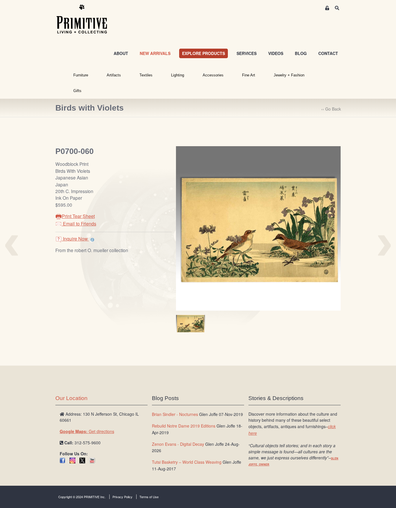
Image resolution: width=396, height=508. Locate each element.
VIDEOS (275, 53)
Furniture (80, 75)
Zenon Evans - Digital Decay (178, 444)
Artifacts (114, 75)
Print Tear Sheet (78, 216)
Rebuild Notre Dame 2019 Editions (183, 426)
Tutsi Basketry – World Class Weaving (186, 462)
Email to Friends (79, 223)
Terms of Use (149, 496)
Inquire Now (75, 238)
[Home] (86, 19)
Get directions (87, 431)
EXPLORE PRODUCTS (203, 53)
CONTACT (328, 53)
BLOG (301, 53)
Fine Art (248, 75)
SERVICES (247, 53)
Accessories (213, 75)
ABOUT (121, 53)
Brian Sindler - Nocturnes (175, 414)
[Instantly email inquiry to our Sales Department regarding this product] (92, 239)
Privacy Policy (122, 496)
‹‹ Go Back (331, 109)
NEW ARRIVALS (155, 53)
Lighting (177, 75)
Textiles (145, 75)
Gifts (77, 91)
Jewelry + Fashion (289, 75)
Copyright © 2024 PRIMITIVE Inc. (82, 496)
